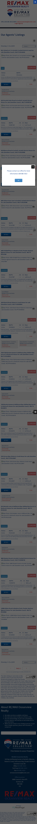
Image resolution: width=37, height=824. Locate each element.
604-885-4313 (5, 193)
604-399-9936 (5, 448)
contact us (8, 727)
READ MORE (18, 733)
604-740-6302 (5, 243)
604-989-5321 (5, 345)
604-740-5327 (5, 143)
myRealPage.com (18, 807)
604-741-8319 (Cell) (6, 499)
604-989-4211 (5, 93)
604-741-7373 (5, 295)
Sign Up (20, 23)
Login (16, 23)
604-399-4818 (23, 345)
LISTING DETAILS (6, 84)
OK (18, 180)
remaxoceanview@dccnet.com (26, 22)
